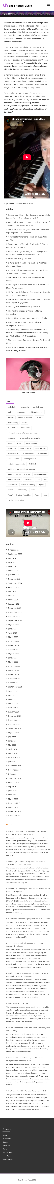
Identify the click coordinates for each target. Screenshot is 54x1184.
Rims (38, 479)
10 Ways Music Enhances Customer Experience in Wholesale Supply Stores (28, 293)
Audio (10, 412)
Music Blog (12, 448)
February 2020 (14, 757)
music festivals (13, 453)
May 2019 (12, 795)
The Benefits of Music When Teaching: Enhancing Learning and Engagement (28, 301)
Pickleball (32, 464)
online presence (30, 459)
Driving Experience (25, 417)
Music (5, 1149)
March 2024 (13, 600)
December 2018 (14, 811)
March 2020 (13, 753)
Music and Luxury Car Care (19, 259)
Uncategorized (8, 1159)
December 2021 (14, 674)
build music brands (36, 412)
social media (12, 485)
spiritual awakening (28, 485)
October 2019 (13, 774)
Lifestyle (5, 1142)
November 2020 (14, 720)
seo (45, 479)
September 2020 (15, 728)
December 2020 (14, 716)
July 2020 (12, 737)
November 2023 (14, 612)
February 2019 (14, 803)
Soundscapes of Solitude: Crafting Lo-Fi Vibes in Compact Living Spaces (27, 245)
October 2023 (13, 616)
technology (22, 490)
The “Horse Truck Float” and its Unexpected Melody (25, 279)
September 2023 (15, 620)
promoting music (14, 479)
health (24, 422)
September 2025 (15, 554)
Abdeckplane (12, 407)
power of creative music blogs (19, 474)
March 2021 (13, 703)
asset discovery (38, 407)
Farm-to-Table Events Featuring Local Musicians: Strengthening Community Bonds (27, 272)
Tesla (33, 490)
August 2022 (13, 653)
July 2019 (12, 786)
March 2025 (13, 570)
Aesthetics (25, 407)
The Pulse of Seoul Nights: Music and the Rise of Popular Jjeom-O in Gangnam (27, 231)
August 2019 (13, 782)
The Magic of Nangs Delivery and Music (24, 307)
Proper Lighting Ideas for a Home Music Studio (27, 318)
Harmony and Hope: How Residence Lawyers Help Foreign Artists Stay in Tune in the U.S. (28, 216)
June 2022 (12, 658)
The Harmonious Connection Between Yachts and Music (28, 341)
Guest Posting (13, 422)
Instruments (7, 1138)
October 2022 (13, 649)
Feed (10, 825)
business (11, 417)
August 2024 (13, 587)
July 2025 (12, 558)
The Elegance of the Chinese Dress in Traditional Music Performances (27, 286)
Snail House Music (25, 1180)
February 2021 (14, 707)
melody (10, 443)
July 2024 (12, 591)
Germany (39, 417)
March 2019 (13, 799)
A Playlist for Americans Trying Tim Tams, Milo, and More (26, 238)
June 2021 (12, 695)
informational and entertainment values (23, 433)
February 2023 (14, 641)
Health (5, 1135)
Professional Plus (40, 474)
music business (40, 448)
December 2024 (14, 579)
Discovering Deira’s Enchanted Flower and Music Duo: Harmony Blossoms (27, 349)
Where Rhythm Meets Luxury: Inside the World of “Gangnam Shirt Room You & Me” (28, 223)
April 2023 (12, 633)
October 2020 (13, 724)
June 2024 (12, 595)
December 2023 (14, 608)
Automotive (20, 412)
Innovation (12, 438)
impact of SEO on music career (19, 428)
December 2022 (14, 645)
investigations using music (30, 438)
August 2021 (13, 691)
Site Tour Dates (28, 392)
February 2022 (14, 666)
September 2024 (15, 583)
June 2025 (12, 562)
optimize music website (16, 464)
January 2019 (13, 807)
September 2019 (15, 778)
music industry (28, 453)
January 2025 (13, 575)
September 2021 (15, 687)
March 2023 (13, 637)
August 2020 (13, 732)
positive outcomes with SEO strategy (21, 469)
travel (45, 495)
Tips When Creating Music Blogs (19, 495)
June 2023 (12, 629)
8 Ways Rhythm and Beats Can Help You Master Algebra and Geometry (27, 264)
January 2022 (13, 670)
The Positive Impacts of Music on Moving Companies (24, 312)
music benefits (31, 443)
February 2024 (14, 604)
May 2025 (12, 566)
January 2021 (13, 712)
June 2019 (12, 790)
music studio (42, 453)
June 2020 (12, 741)
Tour (37, 495)
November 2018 (14, 815)
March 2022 (13, 662)
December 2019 (14, 766)
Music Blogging (25, 448)
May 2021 (12, 699)
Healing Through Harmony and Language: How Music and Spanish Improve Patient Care (26, 253)
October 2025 (13, 550)
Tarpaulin (11, 490)
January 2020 (13, 761)
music (19, 443)
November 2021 (14, 678)
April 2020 (12, 749)
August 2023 (13, 624)
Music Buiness (8, 1152)
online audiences (14, 459)
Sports (41, 485)
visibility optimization (16, 500)
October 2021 (13, 682)
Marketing (6, 1145)
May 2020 (12, 745)
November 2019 (14, 770)
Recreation (28, 479)
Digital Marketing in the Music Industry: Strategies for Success (24, 324)
